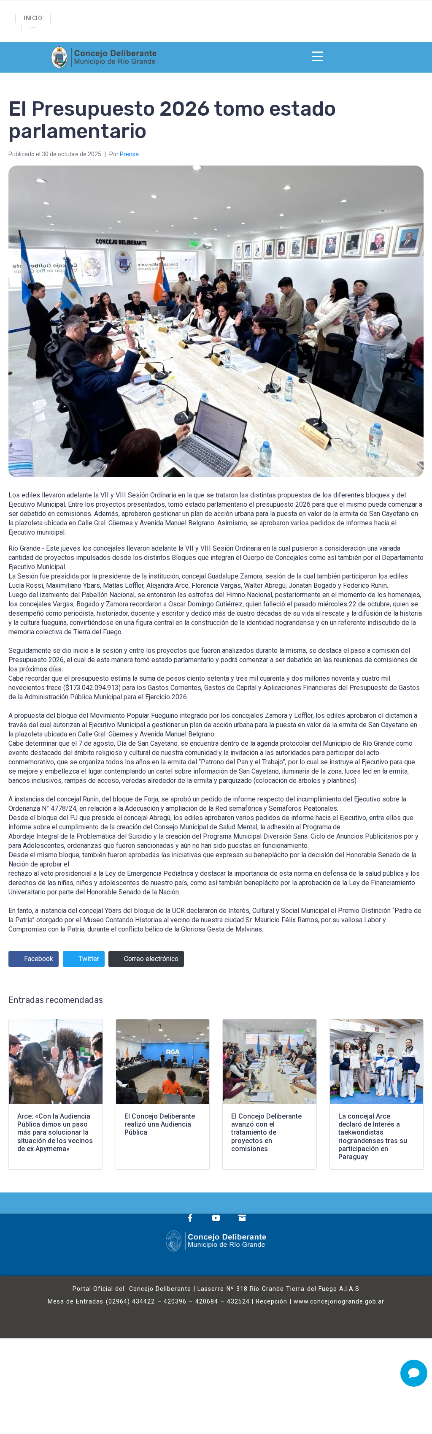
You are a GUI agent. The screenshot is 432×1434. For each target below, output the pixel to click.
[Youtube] (216, 1218)
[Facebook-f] (190, 1218)
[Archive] (242, 1218)
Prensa (129, 154)
